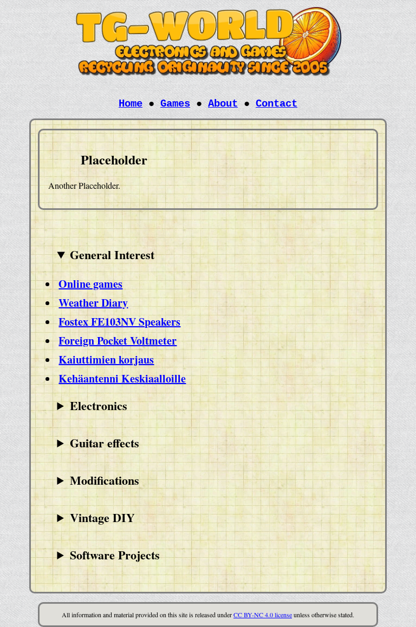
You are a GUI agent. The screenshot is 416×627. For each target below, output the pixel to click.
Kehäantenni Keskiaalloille (122, 378)
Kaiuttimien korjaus (106, 359)
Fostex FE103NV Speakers (119, 321)
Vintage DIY (102, 517)
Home (130, 104)
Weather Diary (93, 303)
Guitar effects (104, 443)
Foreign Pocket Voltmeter (117, 340)
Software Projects (115, 555)
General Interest (112, 254)
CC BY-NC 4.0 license (262, 614)
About (223, 104)
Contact (276, 104)
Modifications (104, 480)
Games (175, 104)
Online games (90, 284)
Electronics (98, 405)
